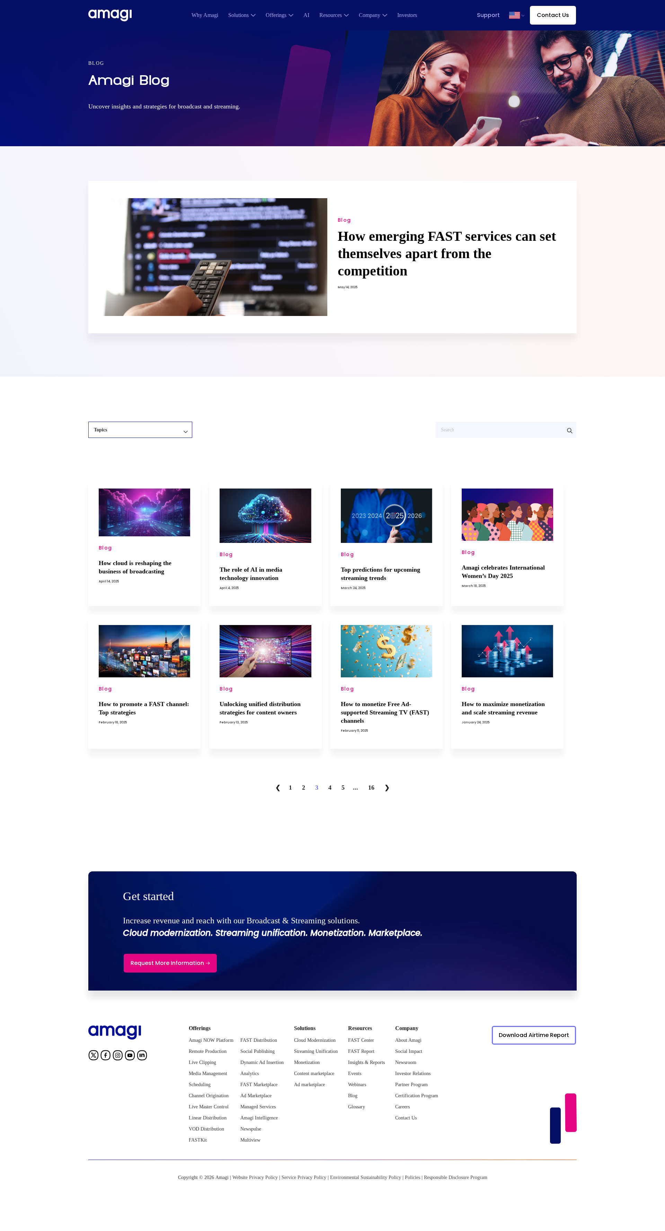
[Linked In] (142, 1056)
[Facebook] (105, 1056)
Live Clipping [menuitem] (202, 1062)
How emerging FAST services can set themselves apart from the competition (447, 253)
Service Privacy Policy (304, 1177)
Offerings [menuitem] (276, 15)
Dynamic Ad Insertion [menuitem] (262, 1062)
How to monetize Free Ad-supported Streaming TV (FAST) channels (385, 712)
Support (488, 15)
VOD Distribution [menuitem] (206, 1129)
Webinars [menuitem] (357, 1084)
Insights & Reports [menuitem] (366, 1062)
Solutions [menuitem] (238, 15)
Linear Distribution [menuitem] (208, 1117)
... (355, 787)
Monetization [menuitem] (307, 1062)
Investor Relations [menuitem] (413, 1073)
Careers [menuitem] (402, 1106)
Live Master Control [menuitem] (209, 1106)
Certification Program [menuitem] (416, 1095)
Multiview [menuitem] (250, 1140)
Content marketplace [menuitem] (314, 1073)
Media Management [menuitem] (208, 1073)
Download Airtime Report (534, 1035)
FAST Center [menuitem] (361, 1040)
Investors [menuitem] (407, 15)
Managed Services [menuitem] (258, 1106)
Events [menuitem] (354, 1073)
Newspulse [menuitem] (250, 1129)
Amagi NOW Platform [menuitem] (211, 1040)
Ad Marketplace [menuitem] (256, 1095)
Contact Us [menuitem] (406, 1117)
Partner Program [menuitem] (411, 1084)
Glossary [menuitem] (356, 1106)
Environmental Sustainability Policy (365, 1177)
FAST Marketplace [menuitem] (258, 1084)
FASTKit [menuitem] (198, 1140)
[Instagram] (118, 1056)
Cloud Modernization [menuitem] (315, 1040)
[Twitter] (93, 1056)
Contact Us (553, 15)
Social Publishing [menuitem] (257, 1051)
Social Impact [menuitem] (408, 1051)
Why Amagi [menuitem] (205, 15)
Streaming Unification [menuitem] (316, 1051)
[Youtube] (130, 1056)
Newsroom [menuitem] (405, 1062)
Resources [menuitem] (330, 15)
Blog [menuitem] (352, 1095)
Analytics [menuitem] (249, 1073)
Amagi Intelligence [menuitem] (259, 1117)
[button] (514, 15)
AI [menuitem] (306, 15)
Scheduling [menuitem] (200, 1084)
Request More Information (167, 963)
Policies (412, 1177)
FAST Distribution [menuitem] (258, 1040)
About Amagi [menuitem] (408, 1040)
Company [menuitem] (369, 15)
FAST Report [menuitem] (361, 1051)
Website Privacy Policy (255, 1177)
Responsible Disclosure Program (455, 1177)
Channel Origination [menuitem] (209, 1095)
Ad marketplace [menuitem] (309, 1084)
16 (371, 787)
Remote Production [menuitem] (208, 1051)
